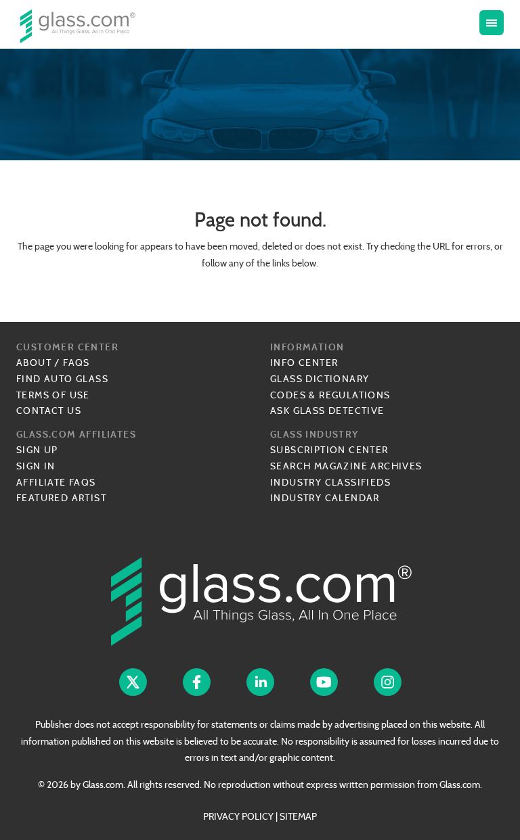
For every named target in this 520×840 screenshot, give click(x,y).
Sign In (36, 466)
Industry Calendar (325, 498)
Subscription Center (329, 450)
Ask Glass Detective (327, 410)
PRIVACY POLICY (238, 816)
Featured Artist (61, 498)
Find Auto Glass (62, 379)
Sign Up (37, 450)
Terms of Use (53, 395)
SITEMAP (298, 816)
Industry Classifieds (330, 482)
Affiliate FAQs (56, 482)
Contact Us (48, 410)
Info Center (304, 362)
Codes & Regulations (330, 395)
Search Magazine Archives (346, 466)
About (33, 362)
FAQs (76, 362)
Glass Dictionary (319, 379)
